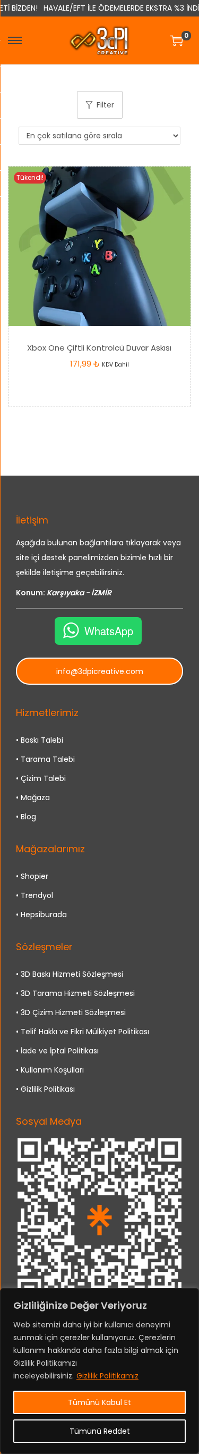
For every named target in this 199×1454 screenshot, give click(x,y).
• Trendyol (34, 895)
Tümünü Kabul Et (99, 1402)
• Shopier (32, 876)
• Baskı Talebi (39, 740)
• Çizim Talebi (41, 778)
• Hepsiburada (41, 914)
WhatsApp (108, 630)
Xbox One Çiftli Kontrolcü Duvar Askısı (99, 347)
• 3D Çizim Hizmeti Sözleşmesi (71, 1012)
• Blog (26, 816)
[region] (99, 1371)
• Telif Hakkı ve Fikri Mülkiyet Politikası (82, 1031)
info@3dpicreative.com (99, 671)
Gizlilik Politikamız (107, 1375)
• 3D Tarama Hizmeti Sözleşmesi (75, 993)
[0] (176, 40)
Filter (105, 104)
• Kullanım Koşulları (50, 1070)
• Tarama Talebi (45, 759)
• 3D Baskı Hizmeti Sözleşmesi (69, 974)
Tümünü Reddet (100, 1431)
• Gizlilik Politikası (45, 1089)
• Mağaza (33, 797)
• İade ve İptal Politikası (57, 1050)
